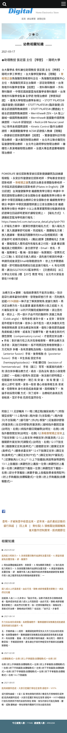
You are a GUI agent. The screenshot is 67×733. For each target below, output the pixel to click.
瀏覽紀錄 (41, 18)
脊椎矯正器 (21, 182)
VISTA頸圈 (13, 301)
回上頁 (23, 526)
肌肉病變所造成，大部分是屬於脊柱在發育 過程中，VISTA (29, 688)
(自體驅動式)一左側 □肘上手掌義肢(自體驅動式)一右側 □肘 (29, 658)
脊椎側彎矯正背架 (51, 433)
